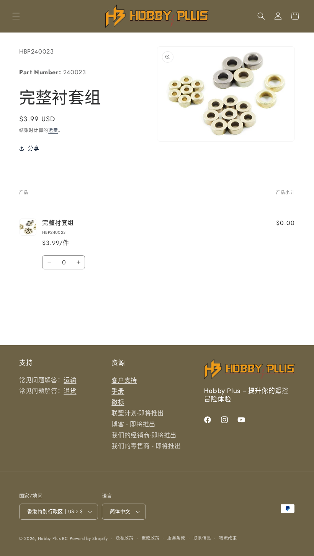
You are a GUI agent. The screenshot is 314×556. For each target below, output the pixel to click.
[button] (16, 16)
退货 (70, 390)
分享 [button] (33, 148)
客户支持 (124, 380)
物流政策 (228, 538)
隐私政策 (125, 538)
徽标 (117, 402)
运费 (53, 130)
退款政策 (151, 538)
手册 (117, 390)
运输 (70, 380)
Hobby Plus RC (53, 538)
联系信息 (202, 538)
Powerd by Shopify (89, 538)
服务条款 (176, 538)
